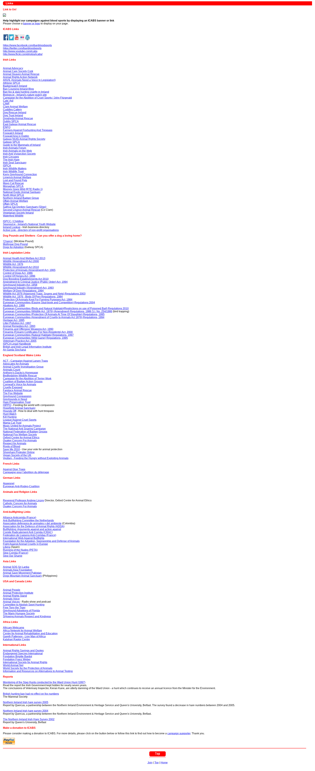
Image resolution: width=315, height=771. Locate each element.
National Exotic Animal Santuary (22, 192)
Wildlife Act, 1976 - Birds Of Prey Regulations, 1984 (33, 296)
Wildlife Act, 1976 (13, 264)
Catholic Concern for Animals (20, 503)
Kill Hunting (10, 416)
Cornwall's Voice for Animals (19, 384)
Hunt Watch (9, 414)
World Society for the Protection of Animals (27, 668)
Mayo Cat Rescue (13, 183)
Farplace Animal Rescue (17, 390)
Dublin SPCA (11, 121)
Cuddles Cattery (12, 109)
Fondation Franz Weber (17, 659)
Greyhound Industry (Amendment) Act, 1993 (28, 287)
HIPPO (7, 405)
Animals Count (11, 369)
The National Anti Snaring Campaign (24, 428)
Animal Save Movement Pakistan (22, 572)
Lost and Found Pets (15, 180)
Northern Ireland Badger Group (21, 198)
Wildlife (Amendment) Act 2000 (21, 261)
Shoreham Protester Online (19, 452)
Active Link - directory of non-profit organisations (31, 230)
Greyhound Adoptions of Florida (21, 610)
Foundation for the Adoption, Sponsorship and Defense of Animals (41, 541)
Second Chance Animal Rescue (21, 209)
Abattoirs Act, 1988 (14, 305)
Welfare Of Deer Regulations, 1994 (23, 290)
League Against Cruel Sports (19, 419)
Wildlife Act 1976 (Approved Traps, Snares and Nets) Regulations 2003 (44, 293)
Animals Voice (11, 598)
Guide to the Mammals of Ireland (22, 145)
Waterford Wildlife (13, 215)
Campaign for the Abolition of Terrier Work (27, 378)
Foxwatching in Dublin (16, 136)
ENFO (6, 127)
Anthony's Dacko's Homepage (20, 372)
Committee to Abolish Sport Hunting (23, 604)
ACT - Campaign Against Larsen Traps (25, 360)
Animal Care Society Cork (18, 71)
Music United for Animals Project (22, 425)
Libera (6, 547)
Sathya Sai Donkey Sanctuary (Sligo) (24, 206)
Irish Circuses (11, 156)
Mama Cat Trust (12, 422)
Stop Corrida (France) (15, 552)
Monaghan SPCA (13, 186)
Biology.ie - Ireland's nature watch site (25, 94)
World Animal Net (13, 665)
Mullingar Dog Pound (15, 244)
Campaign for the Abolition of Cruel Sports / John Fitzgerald (37, 97)
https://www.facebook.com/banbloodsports (27, 45)
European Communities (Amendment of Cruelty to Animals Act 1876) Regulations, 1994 (53, 317)
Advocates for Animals (16, 363)
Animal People (11, 589)
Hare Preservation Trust (17, 402)
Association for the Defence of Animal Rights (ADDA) (33, 526)
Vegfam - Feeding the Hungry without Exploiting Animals (35, 458)
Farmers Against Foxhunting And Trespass (27, 130)
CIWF (6, 103)
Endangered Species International (23, 653)
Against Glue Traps (14, 469)
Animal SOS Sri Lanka (16, 567)
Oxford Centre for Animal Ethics (21, 437)
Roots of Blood (11, 446)
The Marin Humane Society (19, 613)
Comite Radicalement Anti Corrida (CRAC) (28, 532)
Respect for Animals (14, 443)
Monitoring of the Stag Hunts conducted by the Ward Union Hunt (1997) (44, 682)
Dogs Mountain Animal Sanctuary (22, 575)
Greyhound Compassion (17, 396)
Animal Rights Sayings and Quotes (23, 650)
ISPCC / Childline (13, 221)
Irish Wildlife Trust (13, 171)
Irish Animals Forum (14, 147)
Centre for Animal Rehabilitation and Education (30, 633)
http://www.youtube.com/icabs (20, 51)
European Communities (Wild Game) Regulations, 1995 (35, 338)
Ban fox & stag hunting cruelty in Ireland (26, 91)
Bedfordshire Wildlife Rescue (20, 375)
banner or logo (31, 23)
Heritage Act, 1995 (13, 320)
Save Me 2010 (11, 449)
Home (164, 762)
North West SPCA (13, 195)
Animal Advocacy (13, 68)
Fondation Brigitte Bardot (17, 656)
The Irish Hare (11, 159)
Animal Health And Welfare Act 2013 (24, 258)
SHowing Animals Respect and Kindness (27, 616)
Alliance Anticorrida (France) (19, 517)
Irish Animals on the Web (17, 150)
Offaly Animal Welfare (15, 201)
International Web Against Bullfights (23, 538)
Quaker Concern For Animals (20, 440)
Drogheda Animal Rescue (18, 118)
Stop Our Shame (12, 555)
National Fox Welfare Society (20, 434)
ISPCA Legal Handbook (17, 343)
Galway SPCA (11, 142)
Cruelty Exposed (12, 387)
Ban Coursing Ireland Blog (18, 88)
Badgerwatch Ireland (15, 86)
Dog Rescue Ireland (14, 112)
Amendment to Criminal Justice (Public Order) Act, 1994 (35, 281)
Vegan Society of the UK (17, 455)
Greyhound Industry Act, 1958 (20, 284)
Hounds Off (9, 411)
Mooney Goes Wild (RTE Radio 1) (23, 189)
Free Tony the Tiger (14, 607)
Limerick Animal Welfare (17, 177)
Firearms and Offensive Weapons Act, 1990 (28, 329)
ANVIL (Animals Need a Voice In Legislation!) (29, 80)
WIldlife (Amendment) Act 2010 (21, 267)
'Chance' (8, 241)
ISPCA (7, 165)
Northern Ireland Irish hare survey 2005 (25, 702)
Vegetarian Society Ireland (18, 212)
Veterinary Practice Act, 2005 (19, 340)
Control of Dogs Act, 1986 (18, 273)
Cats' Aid (8, 100)
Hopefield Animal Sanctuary (19, 408)
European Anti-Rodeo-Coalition (21, 486)
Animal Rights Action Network (20, 77)
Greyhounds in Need (15, 399)
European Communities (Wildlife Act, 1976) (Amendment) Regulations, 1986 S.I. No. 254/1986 (57, 311)
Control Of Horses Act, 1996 (19, 276)
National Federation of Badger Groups (25, 431)
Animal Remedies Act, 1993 (19, 326)
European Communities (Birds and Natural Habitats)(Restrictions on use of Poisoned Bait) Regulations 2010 (66, 308)
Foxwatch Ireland (13, 133)
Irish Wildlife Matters (14, 168)
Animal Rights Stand (15, 595)
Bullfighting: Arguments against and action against (32, 529)
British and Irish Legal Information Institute (27, 346)
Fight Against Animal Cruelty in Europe (25, 544)
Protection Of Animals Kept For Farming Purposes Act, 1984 (37, 299)
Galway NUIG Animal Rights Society (24, 139)
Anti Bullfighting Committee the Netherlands (28, 520)
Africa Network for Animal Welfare (22, 630)
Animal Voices (11, 601)
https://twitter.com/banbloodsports (22, 48)
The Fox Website (13, 393)
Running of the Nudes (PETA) (20, 550)
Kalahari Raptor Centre (16, 639)
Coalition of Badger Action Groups (22, 381)
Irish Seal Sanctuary (14, 162)
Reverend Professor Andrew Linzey (23, 500)
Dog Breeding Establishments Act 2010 (26, 279)
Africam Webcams (13, 627)
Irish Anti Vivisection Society (19, 153)
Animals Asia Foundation (17, 570)
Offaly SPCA (10, 203)
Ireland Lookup (11, 227)
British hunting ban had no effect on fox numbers (31, 693)
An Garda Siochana (14, 349)
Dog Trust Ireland (13, 115)
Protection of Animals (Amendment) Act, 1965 (29, 270)
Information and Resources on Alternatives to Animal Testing (38, 671)
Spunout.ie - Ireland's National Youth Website (29, 224)
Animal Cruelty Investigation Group (23, 366)
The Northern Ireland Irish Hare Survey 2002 (28, 719)
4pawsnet (8, 483)
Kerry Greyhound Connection (20, 174)
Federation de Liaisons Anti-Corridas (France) (29, 535)
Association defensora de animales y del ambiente (32, 523)
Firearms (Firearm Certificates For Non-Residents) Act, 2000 (38, 332)
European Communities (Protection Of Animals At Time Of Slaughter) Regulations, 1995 (54, 314)
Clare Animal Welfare (15, 106)
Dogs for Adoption (13, 247)
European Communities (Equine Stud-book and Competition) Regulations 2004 (49, 302)
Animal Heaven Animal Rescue (21, 74)
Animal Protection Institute (18, 592)
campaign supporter (178, 733)
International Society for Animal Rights (25, 662)
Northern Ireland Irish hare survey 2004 (25, 710)
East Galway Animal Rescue (19, 124)
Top (156, 762)
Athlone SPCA (11, 83)
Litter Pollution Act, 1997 (17, 323)
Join (149, 762)
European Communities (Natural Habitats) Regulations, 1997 (38, 335)
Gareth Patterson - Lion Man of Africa (24, 636)
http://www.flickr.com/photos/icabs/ (22, 54)
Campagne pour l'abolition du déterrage (26, 472)
